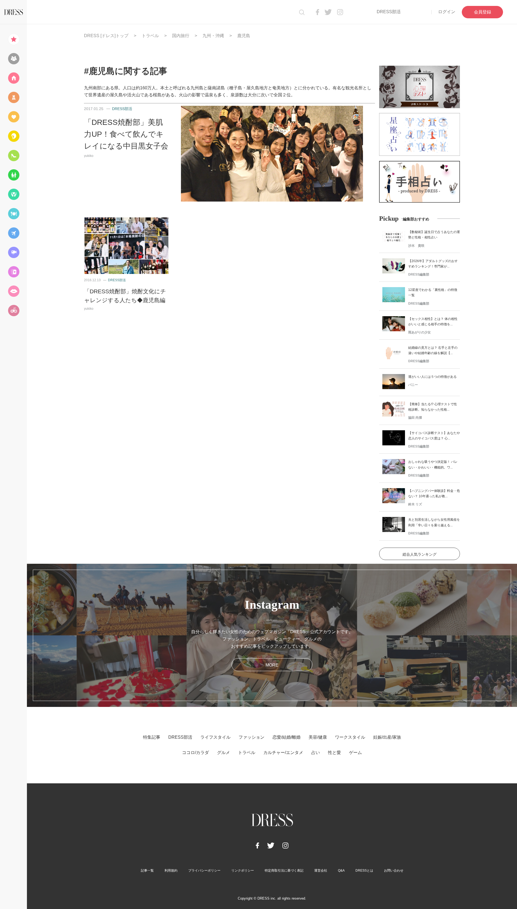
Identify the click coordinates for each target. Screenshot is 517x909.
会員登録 (482, 12)
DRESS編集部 (418, 274)
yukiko (88, 156)
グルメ (223, 752)
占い (315, 752)
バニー (413, 385)
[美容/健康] (13, 136)
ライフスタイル (215, 737)
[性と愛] (13, 291)
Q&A (341, 870)
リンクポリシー (242, 870)
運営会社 (320, 870)
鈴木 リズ (415, 504)
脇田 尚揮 (415, 418)
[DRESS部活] (13, 58)
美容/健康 (318, 737)
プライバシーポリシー (204, 870)
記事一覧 (147, 870)
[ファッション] (13, 97)
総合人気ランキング (419, 554)
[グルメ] (13, 213)
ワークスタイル (350, 737)
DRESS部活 (389, 11)
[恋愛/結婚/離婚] (13, 116)
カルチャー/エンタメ (283, 752)
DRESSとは (364, 870)
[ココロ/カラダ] (13, 194)
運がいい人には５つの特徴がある (432, 377)
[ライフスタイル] (13, 78)
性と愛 (334, 752)
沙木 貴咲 (416, 246)
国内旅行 (180, 35)
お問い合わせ (393, 870)
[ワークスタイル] (13, 155)
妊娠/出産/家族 (387, 737)
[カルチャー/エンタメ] (13, 252)
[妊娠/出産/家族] (13, 175)
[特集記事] (13, 39)
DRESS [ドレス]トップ (106, 35)
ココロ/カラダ (195, 752)
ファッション (251, 737)
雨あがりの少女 (419, 332)
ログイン (446, 11)
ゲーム (355, 752)
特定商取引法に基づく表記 (284, 870)
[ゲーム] (13, 310)
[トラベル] (13, 233)
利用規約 (171, 870)
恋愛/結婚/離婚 (287, 737)
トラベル (150, 35)
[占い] (13, 271)
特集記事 (151, 737)
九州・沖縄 (213, 35)
